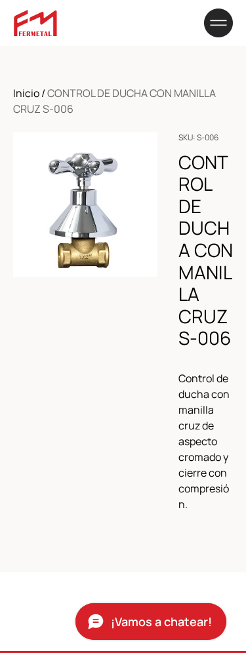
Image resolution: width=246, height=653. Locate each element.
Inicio (26, 93)
